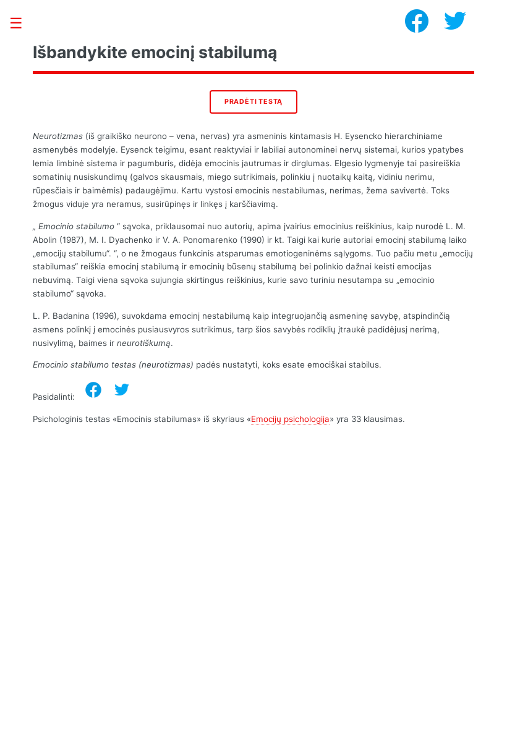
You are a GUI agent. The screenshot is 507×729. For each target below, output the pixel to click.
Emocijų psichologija (290, 419)
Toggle (22, 23)
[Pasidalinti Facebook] (93, 390)
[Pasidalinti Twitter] (122, 390)
